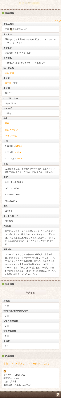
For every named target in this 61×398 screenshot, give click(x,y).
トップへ (57, 394)
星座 (7, 123)
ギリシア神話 (11, 136)
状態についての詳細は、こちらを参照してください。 (29, 363)
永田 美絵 (9, 73)
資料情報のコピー (20, 29)
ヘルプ (58, 20)
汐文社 (8, 83)
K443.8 (18, 146)
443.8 (18, 152)
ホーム (3, 3)
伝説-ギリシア (11, 130)
